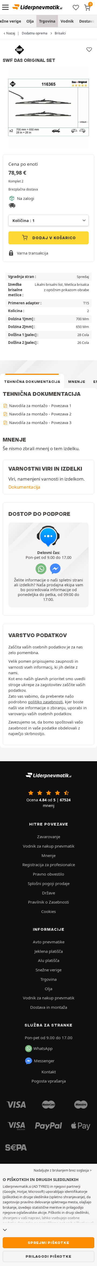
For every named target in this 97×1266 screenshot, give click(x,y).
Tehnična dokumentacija (32, 382)
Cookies (48, 911)
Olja (30, 21)
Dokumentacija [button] (24, 487)
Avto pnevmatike (48, 941)
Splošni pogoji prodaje (49, 883)
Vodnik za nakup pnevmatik (48, 846)
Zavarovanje (48, 836)
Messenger (44, 1060)
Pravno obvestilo (48, 874)
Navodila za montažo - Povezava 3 (39, 422)
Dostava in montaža (48, 1007)
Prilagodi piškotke (48, 1256)
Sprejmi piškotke (48, 1242)
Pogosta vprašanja (49, 1081)
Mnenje (76, 382)
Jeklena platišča (48, 951)
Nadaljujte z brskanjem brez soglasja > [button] (63, 1170)
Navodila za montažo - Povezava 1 (39, 405)
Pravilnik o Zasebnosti (48, 902)
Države (48, 892)
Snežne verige (48, 969)
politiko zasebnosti (45, 701)
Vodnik (67, 21)
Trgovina (47, 21)
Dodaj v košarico (53, 237)
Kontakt (48, 1071)
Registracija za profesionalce (48, 864)
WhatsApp (43, 1048)
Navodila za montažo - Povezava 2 (39, 414)
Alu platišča (48, 960)
